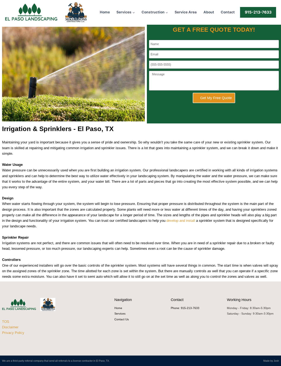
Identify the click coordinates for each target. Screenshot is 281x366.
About (208, 12)
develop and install (180, 221)
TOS (5, 322)
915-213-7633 (258, 12)
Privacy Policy (13, 333)
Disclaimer (10, 327)
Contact (228, 12)
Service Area (186, 12)
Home (105, 12)
